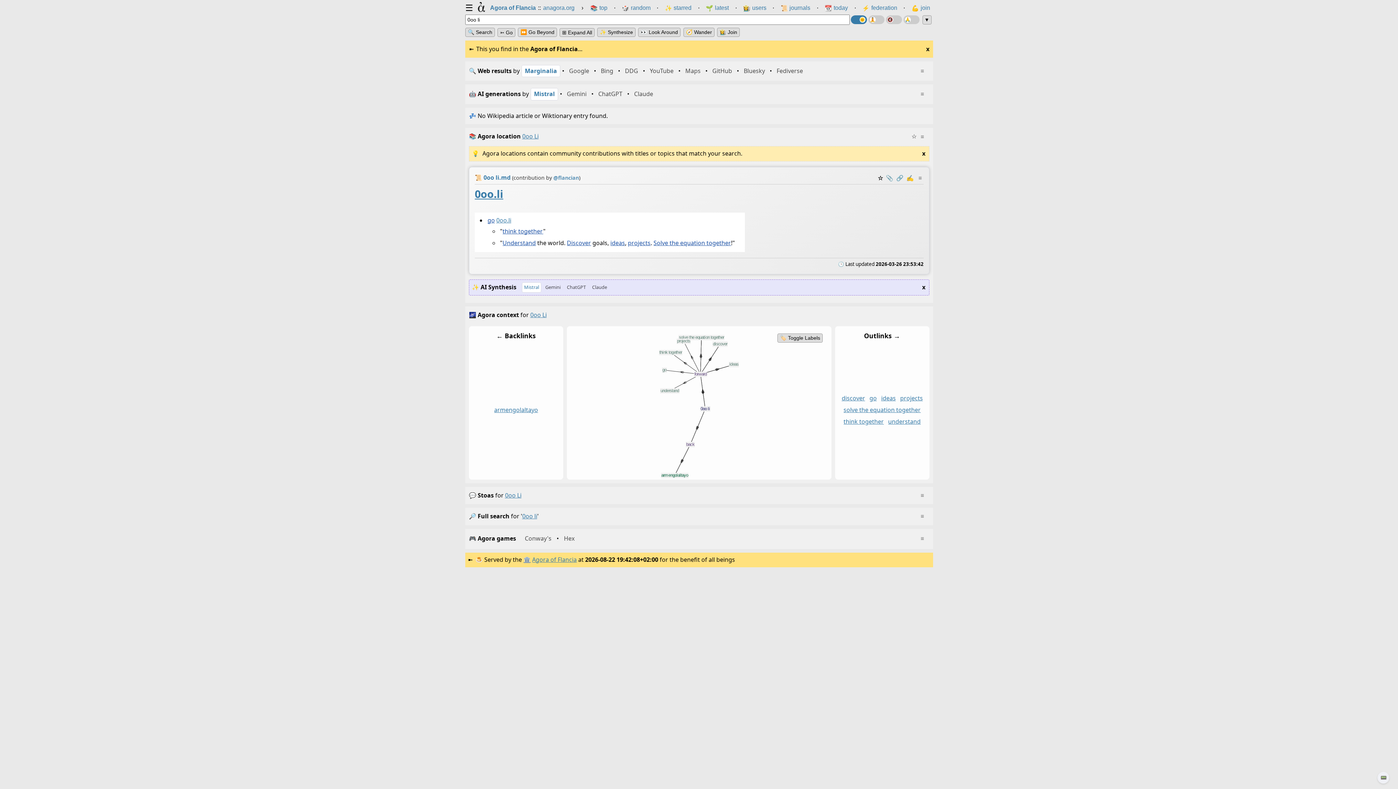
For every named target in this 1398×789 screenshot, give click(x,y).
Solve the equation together (692, 243)
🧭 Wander (699, 32)
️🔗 (899, 178)
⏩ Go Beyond (537, 32)
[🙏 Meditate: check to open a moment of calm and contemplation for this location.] (911, 19)
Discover (579, 243)
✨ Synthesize (616, 32)
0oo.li (489, 194)
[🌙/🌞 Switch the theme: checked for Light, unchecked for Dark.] (859, 19)
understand (904, 422)
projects (639, 243)
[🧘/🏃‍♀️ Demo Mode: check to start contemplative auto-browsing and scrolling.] (876, 19)
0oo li (513, 495)
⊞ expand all (577, 32)
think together (523, 231)
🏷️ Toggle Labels (800, 338)
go (491, 220)
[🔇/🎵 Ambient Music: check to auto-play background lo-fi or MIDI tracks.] (894, 19)
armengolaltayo (516, 410)
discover (853, 398)
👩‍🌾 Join (728, 32)
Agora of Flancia (554, 560)
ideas (617, 243)
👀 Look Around (659, 32)
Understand (519, 243)
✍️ (910, 178)
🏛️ (527, 560)
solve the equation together (882, 410)
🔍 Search (480, 32)
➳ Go (506, 32)
